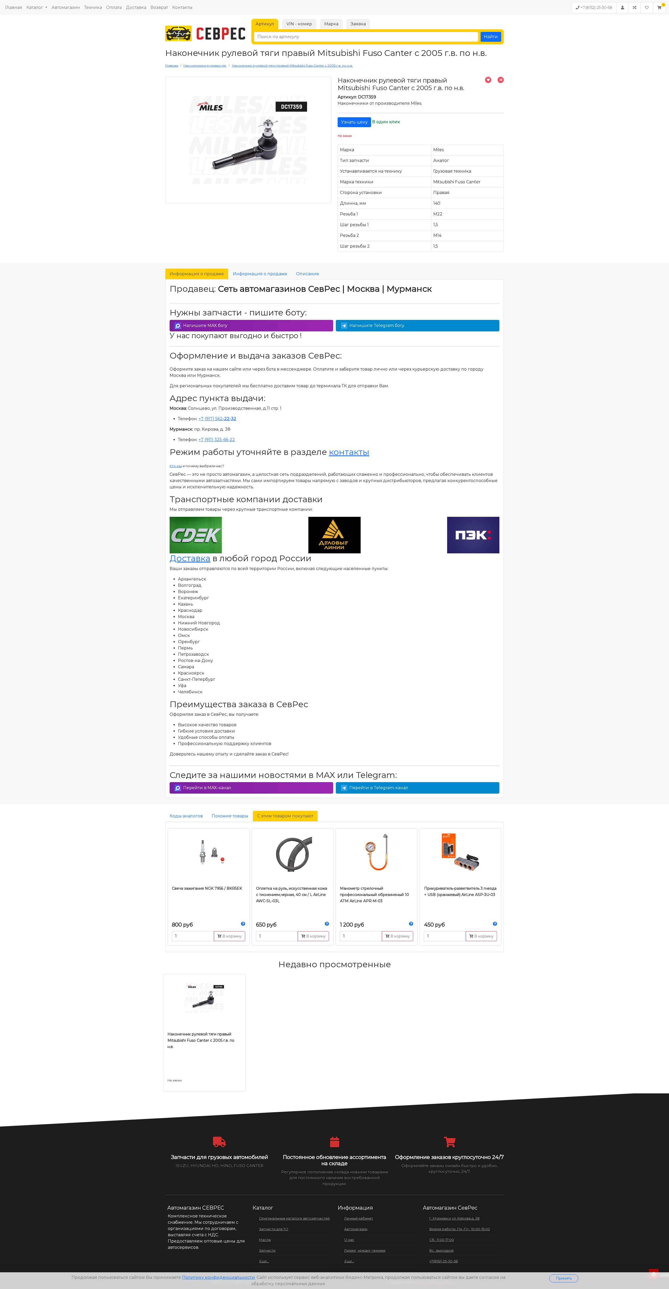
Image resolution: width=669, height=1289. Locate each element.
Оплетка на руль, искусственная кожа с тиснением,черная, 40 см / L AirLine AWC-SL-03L (291, 894)
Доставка (136, 7)
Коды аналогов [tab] (186, 815)
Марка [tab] (331, 23)
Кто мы (176, 466)
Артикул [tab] (265, 23)
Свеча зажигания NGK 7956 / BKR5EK (207, 888)
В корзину (231, 936)
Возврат (159, 7)
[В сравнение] (501, 80)
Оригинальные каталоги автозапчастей (294, 1218)
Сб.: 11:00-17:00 (441, 1240)
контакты (349, 452)
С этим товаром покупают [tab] (285, 815)
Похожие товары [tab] (230, 815)
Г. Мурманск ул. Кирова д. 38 (454, 1218)
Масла (265, 1240)
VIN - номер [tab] (299, 23)
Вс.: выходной (441, 1250)
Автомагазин (65, 7)
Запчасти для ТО (273, 1229)
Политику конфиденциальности (218, 1277)
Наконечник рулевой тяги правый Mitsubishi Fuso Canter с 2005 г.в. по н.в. (201, 1040)
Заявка (358, 23)
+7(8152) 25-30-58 (595, 7)
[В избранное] (488, 80)
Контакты (182, 7)
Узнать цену (354, 122)
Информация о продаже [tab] (197, 273)
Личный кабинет (358, 1218)
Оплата (114, 7)
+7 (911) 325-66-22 (217, 439)
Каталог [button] (35, 7)
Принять (564, 1278)
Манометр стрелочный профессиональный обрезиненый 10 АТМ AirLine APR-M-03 (374, 894)
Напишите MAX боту (205, 325)
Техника (93, 7)
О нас (349, 1240)
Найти (491, 36)
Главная (13, 7)
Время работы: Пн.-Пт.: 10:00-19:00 (459, 1229)
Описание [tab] (307, 273)
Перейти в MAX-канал (207, 787)
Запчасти (267, 1250)
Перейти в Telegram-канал (378, 787)
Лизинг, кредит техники (364, 1250)
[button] (659, 7)
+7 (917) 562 (217, 418)
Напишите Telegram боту (376, 325)
